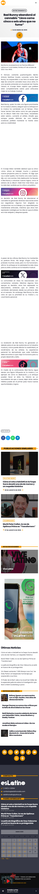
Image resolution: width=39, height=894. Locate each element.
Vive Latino (8, 569)
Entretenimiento (19, 11)
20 (4, 852)
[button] (14, 873)
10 (24, 844)
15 (14, 848)
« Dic (2, 859)
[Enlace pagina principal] (3, 2)
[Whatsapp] (16, 758)
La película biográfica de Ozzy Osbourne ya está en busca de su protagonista (19, 822)
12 (35, 844)
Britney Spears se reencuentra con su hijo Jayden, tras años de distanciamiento (22, 697)
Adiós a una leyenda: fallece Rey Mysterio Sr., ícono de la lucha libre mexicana (22, 733)
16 (19, 848)
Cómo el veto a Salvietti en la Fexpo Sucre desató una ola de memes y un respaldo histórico (19, 484)
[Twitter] (16, 752)
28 (9, 855)
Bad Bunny (5, 431)
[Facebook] (4, 752)
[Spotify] (22, 752)
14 (9, 848)
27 (4, 855)
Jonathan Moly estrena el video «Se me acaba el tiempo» (18, 724)
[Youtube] (34, 752)
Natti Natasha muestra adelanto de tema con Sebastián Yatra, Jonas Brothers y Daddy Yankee (19, 715)
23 (19, 852)
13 (3, 848)
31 (25, 855)
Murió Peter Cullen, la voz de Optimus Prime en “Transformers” (19, 525)
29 (14, 855)
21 (9, 852)
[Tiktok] (28, 752)
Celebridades (9, 521)
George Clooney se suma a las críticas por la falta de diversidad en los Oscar (19, 706)
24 (25, 852)
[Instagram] (10, 752)
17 (24, 848)
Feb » (7, 859)
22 (14, 852)
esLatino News (9, 478)
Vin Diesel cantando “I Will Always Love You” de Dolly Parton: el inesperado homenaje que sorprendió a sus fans (18, 673)
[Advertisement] (19, 146)
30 (19, 855)
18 (30, 848)
